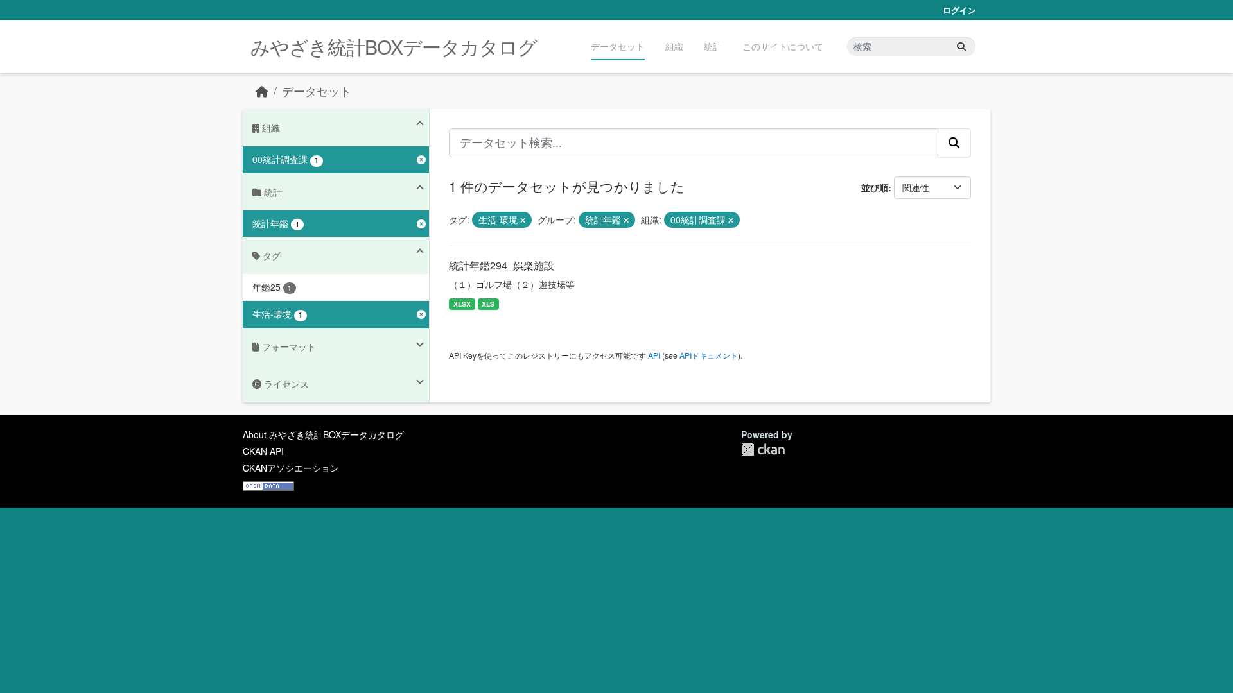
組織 (674, 46)
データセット (618, 46)
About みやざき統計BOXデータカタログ (323, 434)
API (654, 355)
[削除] (522, 220)
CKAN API (263, 451)
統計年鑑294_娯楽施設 (501, 265)
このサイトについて (782, 46)
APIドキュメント (708, 355)
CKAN (763, 449)
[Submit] (961, 46)
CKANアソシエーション (291, 467)
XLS (488, 304)
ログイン (959, 10)
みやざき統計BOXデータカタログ (393, 46)
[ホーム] (262, 91)
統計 (713, 46)
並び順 (874, 187)
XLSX (462, 304)
